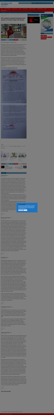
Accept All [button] (25, 210)
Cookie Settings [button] (21, 210)
